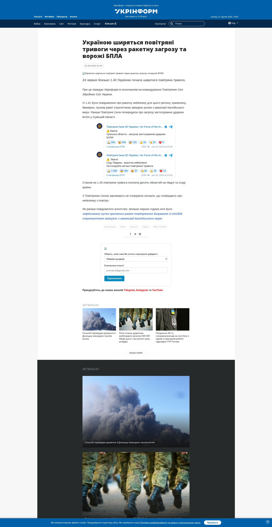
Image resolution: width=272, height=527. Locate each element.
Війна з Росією (159, 227)
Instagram (142, 290)
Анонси (73, 16)
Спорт (97, 23)
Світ (61, 23)
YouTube (157, 290)
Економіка (50, 23)
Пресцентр (62, 16)
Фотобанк (49, 16)
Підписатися (114, 278)
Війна (37, 23)
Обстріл (133, 227)
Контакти (160, 23)
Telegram (129, 290)
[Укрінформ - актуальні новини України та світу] (136, 11)
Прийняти (212, 522)
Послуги (38, 16)
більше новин (136, 353)
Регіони (72, 23)
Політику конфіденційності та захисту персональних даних (170, 522)
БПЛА (122, 227)
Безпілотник (109, 227)
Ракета (145, 227)
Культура (85, 23)
